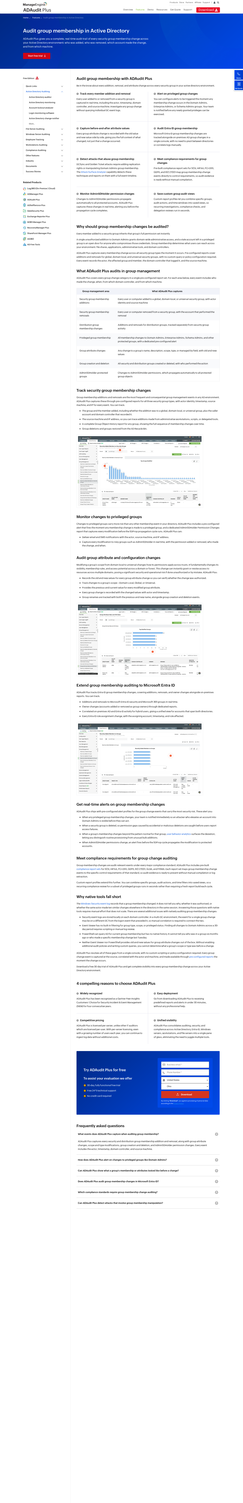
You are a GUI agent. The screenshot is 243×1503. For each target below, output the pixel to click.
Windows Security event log (95, 903)
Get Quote (238, 88)
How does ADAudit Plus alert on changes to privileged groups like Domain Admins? (122, 1160)
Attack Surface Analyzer (93, 172)
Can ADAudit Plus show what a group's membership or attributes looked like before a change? (128, 1170)
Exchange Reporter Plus (38, 216)
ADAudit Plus (33, 200)
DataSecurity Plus (35, 211)
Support (188, 9)
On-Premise (41, 188)
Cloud (51, 188)
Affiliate (198, 2)
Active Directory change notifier (44, 118)
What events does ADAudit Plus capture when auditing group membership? (118, 1134)
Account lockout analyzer (41, 108)
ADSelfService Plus (36, 205)
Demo (239, 78)
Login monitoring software (41, 113)
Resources (162, 9)
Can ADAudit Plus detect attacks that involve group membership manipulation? (120, 1203)
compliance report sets (88, 869)
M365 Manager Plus (36, 222)
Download (207, 10)
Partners (189, 2)
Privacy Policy (178, 1103)
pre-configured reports (201, 956)
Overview (128, 9)
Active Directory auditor (40, 97)
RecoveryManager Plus (38, 228)
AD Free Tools (33, 244)
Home (26, 18)
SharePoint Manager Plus (39, 233)
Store (181, 2)
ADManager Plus (35, 194)
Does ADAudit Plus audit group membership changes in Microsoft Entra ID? (118, 1181)
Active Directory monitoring (42, 102)
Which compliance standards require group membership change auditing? (118, 1192)
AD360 (30, 239)
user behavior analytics (179, 834)
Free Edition (29, 78)
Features (140, 9)
